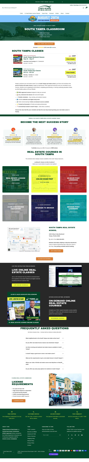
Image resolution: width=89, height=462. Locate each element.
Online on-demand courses (37, 101)
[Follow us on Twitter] (72, 435)
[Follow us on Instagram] (78, 435)
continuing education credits (65, 87)
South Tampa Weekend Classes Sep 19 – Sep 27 (33, 57)
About (62, 13)
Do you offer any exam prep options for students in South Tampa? (43, 368)
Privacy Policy (30, 443)
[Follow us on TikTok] (68, 438)
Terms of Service (31, 436)
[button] (86, 138)
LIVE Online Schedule (21, 285)
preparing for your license (33, 87)
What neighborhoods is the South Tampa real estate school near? (43, 338)
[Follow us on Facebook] (68, 435)
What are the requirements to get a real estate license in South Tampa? (44, 358)
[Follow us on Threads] (75, 435)
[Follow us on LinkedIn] (72, 438)
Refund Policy (30, 440)
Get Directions (56, 250)
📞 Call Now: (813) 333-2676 (44, 43)
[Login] (83, 7)
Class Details (70, 59)
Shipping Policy (31, 438)
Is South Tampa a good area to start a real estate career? (40, 353)
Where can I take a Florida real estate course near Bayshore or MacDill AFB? (44, 363)
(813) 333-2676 (57, 332)
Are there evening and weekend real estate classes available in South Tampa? (44, 348)
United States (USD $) (7, 452)
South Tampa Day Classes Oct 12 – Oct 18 (32, 71)
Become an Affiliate (32, 431)
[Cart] (86, 7)
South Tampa (34, 106)
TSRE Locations (31, 429)
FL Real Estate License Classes (32, 13)
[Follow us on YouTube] (82, 435)
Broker (57, 13)
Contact (67, 13)
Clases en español (44, 258)
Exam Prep (44, 13)
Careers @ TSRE (31, 434)
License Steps (18, 400)
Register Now (51, 1)
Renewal (51, 13)
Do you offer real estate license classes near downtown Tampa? (42, 342)
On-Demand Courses (57, 318)
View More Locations (44, 106)
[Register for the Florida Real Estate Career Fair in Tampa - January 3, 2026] (44, 18)
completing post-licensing (46, 87)
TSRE (21, 13)
